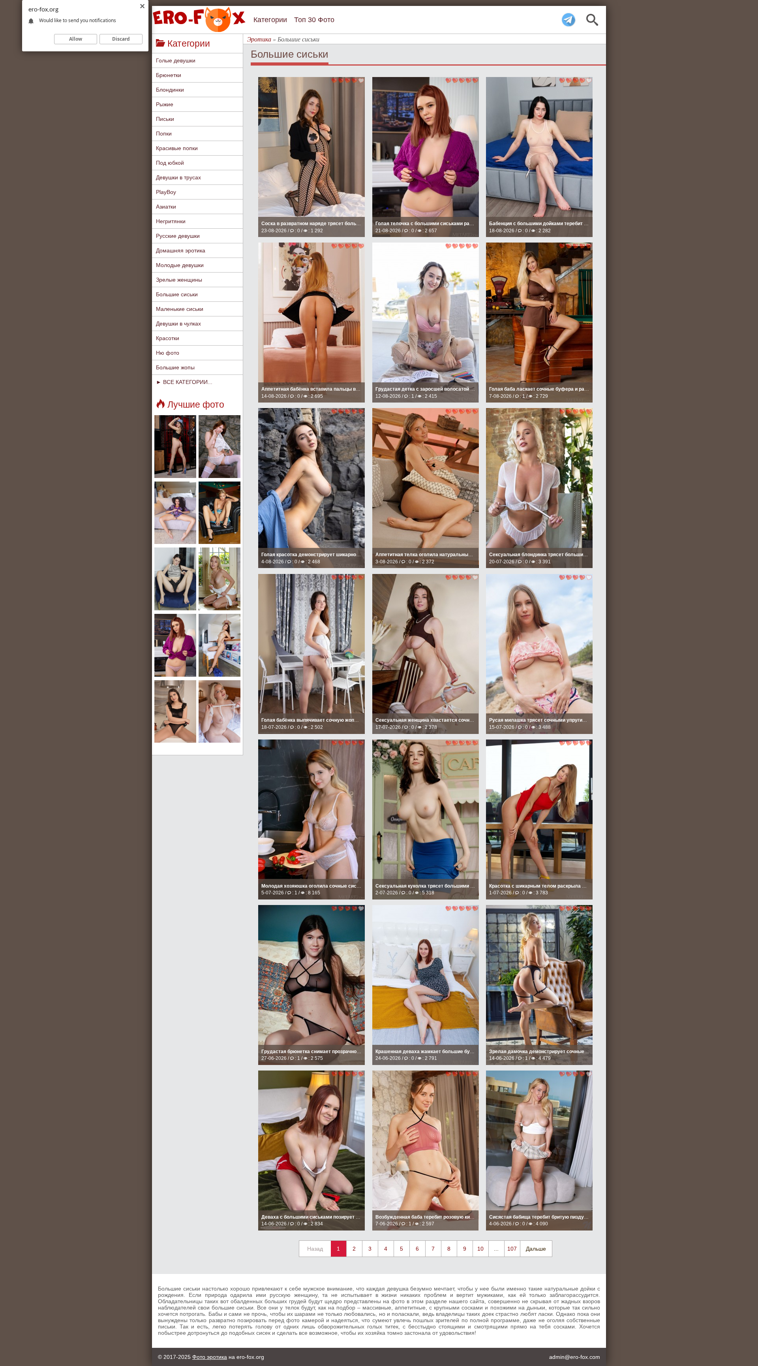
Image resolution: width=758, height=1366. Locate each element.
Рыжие (164, 104)
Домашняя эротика (180, 250)
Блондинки (170, 90)
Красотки (167, 338)
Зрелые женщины (179, 280)
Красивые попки (177, 148)
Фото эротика (209, 1357)
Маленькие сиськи (179, 309)
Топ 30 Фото (314, 20)
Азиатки (166, 206)
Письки (165, 119)
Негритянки (171, 221)
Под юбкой (170, 163)
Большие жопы (175, 367)
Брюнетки (168, 75)
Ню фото (167, 353)
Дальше (536, 1249)
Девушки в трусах (178, 177)
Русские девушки (178, 236)
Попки (164, 133)
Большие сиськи (177, 294)
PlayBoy (166, 192)
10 (480, 1249)
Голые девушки (175, 60)
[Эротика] (201, 19)
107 (512, 1249)
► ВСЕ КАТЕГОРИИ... (184, 382)
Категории (270, 20)
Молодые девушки (180, 265)
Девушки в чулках (178, 323)
